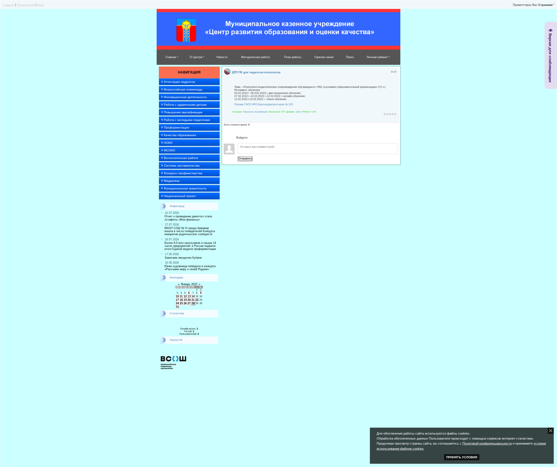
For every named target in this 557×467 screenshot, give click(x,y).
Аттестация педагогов (179, 82)
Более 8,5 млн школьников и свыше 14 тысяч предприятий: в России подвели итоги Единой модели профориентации (190, 246)
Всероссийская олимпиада (183, 89)
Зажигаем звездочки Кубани (183, 257)
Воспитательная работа (181, 158)
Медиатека (172, 180)
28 (193, 303)
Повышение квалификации (183, 112)
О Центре (196, 57)
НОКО (168, 142)
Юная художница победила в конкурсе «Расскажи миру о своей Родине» (190, 267)
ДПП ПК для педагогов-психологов (256, 72)
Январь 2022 (189, 284)
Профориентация (176, 127)
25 (181, 303)
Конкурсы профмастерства (183, 173)
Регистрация (26, 4)
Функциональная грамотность (185, 188)
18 (181, 299)
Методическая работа (255, 57)
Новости (221, 57)
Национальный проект (180, 196)
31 (177, 306)
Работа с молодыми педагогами (187, 120)
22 (196, 299)
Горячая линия (324, 57)
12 (185, 296)
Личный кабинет (377, 57)
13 (189, 296)
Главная (8, 4)
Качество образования (180, 135)
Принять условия (461, 457)
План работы (292, 57)
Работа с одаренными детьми (185, 104)
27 (189, 303)
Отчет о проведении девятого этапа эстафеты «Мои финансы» (188, 218)
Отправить (245, 158)
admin (298, 112)
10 (177, 296)
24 (177, 303)
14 (193, 296)
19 (185, 299)
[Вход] (252, 137)
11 (181, 296)
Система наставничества (182, 165)
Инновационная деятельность (185, 97)
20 (189, 299)
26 (185, 303)
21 (193, 299)
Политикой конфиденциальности (487, 443)
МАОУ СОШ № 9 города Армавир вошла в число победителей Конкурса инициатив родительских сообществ (189, 231)
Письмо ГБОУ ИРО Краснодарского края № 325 (263, 104)
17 (177, 299)
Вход (40, 4)
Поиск (350, 57)
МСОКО (169, 150)
